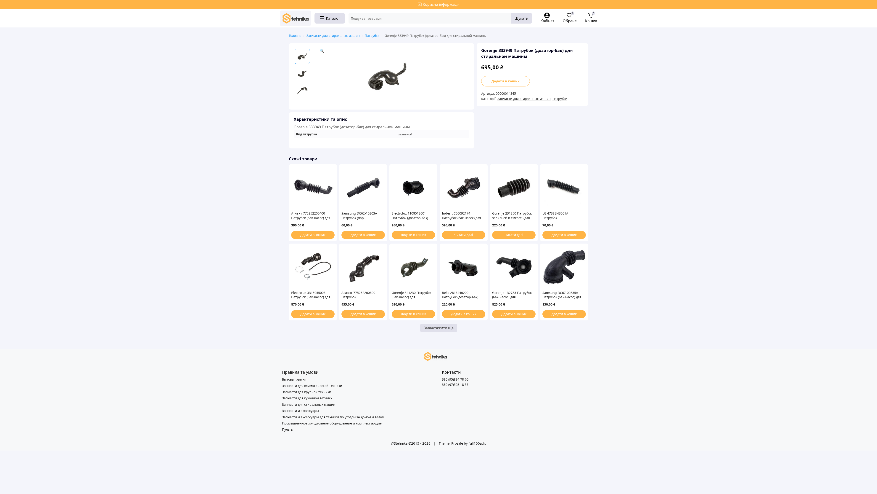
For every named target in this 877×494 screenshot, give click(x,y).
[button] (394, 76)
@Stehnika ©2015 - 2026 (411, 443)
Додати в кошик (505, 81)
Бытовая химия (294, 379)
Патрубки (372, 35)
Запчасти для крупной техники (306, 392)
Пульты (287, 429)
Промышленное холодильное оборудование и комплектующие (332, 423)
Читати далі (463, 235)
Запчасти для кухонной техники (307, 398)
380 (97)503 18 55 (455, 384)
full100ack (477, 443)
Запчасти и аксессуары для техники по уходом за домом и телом (333, 417)
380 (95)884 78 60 (455, 379)
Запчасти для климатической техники (312, 386)
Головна (295, 35)
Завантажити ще (439, 327)
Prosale (457, 443)
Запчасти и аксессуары (300, 410)
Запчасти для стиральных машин (333, 35)
